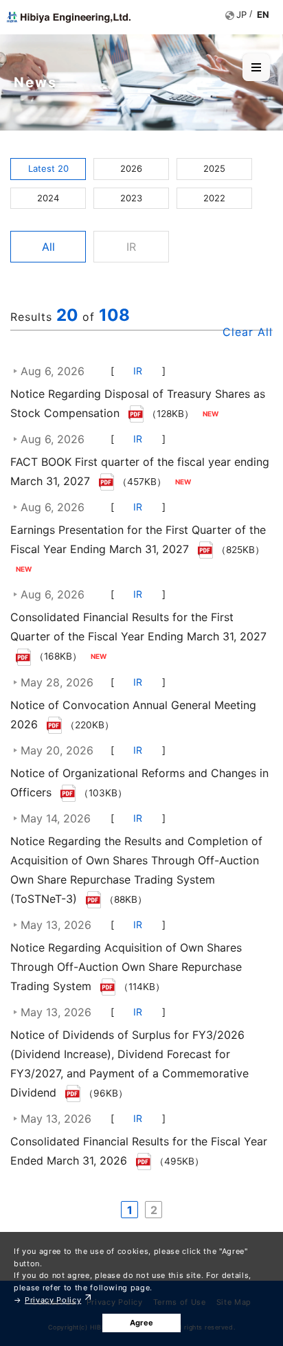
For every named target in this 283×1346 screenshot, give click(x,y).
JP (241, 14)
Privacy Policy (53, 1300)
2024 (48, 197)
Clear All (248, 332)
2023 (131, 197)
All (48, 247)
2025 (214, 168)
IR (131, 247)
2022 (214, 197)
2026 (131, 168)
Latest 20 (48, 168)
